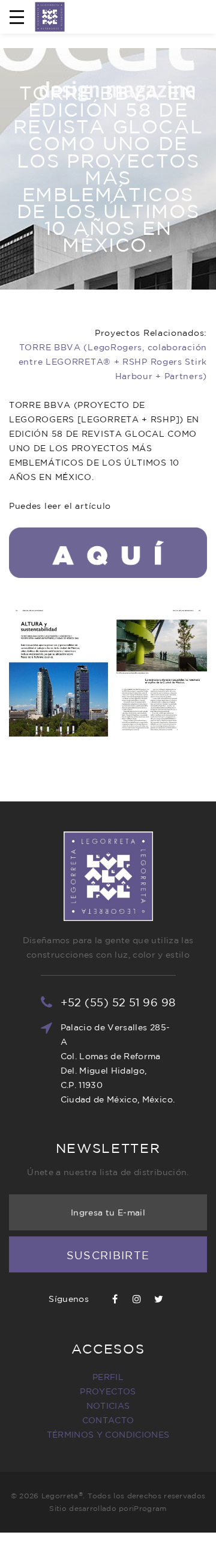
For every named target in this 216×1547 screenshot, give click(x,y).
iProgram (149, 1508)
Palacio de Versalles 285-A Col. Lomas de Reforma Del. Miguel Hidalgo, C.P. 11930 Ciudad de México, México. (118, 1063)
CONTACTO (108, 1420)
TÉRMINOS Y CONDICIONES (108, 1434)
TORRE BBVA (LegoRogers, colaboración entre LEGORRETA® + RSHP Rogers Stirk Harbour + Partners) (113, 361)
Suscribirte (108, 1255)
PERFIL (108, 1377)
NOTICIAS (108, 1406)
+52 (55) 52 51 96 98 (118, 1002)
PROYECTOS (108, 1391)
